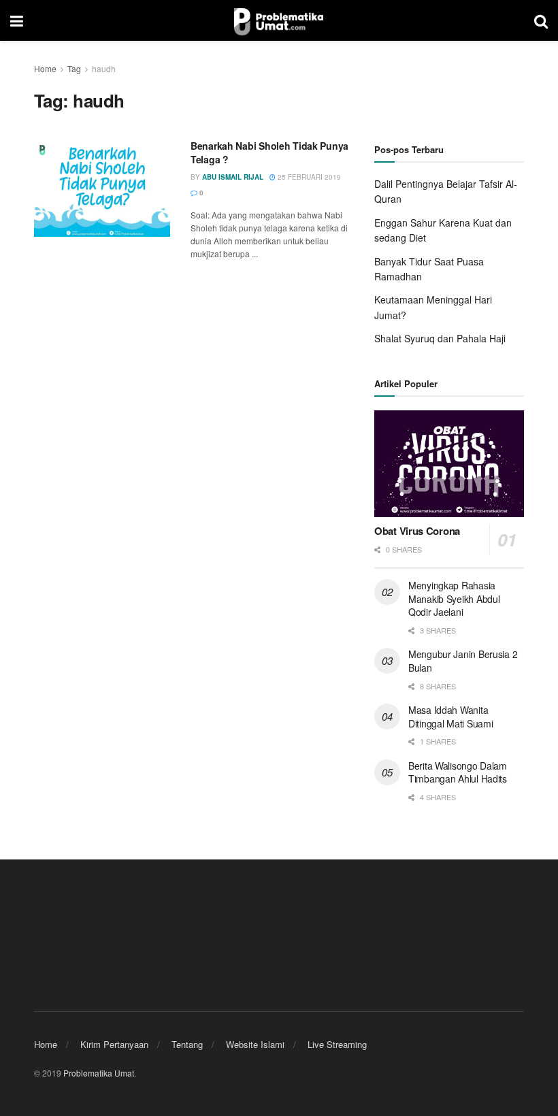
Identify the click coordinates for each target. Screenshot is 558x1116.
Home (45, 68)
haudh (104, 68)
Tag (74, 68)
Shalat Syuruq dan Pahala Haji (440, 338)
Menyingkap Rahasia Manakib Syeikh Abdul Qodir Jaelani (453, 598)
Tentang (187, 1044)
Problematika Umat (98, 1073)
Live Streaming (337, 1044)
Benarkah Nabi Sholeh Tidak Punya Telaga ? (269, 152)
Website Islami (255, 1044)
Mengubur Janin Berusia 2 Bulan (462, 660)
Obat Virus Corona (417, 530)
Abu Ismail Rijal (232, 177)
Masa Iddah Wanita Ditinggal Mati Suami (450, 716)
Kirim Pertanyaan (114, 1044)
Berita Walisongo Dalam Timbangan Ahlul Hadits (457, 772)
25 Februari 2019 (308, 177)
